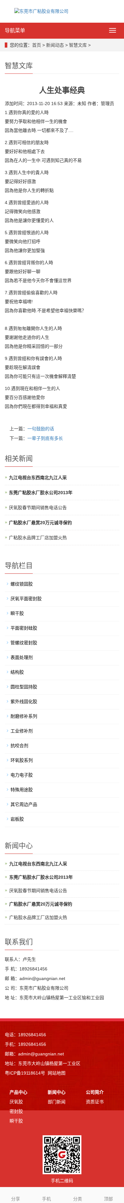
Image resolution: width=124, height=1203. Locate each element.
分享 (15, 1198)
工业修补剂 (21, 730)
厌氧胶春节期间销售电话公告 (38, 507)
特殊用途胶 (21, 789)
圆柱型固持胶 (23, 686)
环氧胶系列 (21, 760)
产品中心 (18, 1092)
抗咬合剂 (19, 745)
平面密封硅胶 (23, 628)
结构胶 (17, 672)
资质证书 (95, 1101)
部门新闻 (56, 1101)
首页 (36, 45)
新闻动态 (55, 45)
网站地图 (56, 1073)
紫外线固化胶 (23, 701)
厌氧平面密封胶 (26, 598)
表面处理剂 (21, 657)
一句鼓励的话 (40, 428)
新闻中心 (56, 1092)
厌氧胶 (16, 1101)
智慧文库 (78, 45)
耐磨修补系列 (23, 716)
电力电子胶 (21, 775)
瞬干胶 (17, 613)
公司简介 (95, 1092)
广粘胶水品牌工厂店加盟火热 (38, 537)
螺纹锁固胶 (21, 583)
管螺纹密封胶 (23, 642)
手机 (46, 1198)
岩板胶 (17, 819)
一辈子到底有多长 (45, 438)
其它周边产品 (23, 804)
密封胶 (16, 1111)
